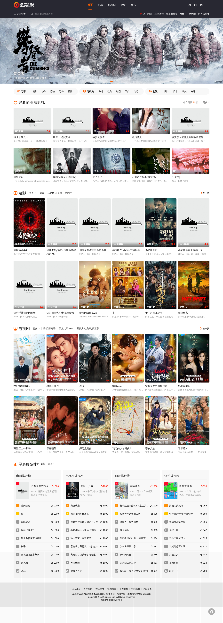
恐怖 (61, 91)
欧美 (109, 91)
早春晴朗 (51, 448)
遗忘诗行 (18, 177)
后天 (42, 193)
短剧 (118, 91)
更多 (205, 102)
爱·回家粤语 (49, 328)
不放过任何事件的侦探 (144, 177)
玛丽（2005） (28, 530)
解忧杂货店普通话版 (31, 538)
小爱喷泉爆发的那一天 (190, 250)
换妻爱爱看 (99, 137)
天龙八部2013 (66, 328)
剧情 (52, 91)
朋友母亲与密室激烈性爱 (92, 250)
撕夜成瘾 (75, 505)
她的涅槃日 (184, 385)
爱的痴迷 (25, 505)
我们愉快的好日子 (23, 385)
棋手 (23, 546)
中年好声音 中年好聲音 (181, 513)
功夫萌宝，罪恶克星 (81, 538)
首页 (90, 4)
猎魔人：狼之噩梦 (129, 522)
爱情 (70, 91)
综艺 (133, 4)
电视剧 (112, 4)
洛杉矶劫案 (151, 250)
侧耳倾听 (124, 530)
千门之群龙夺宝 (153, 312)
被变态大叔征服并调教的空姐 (187, 137)
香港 (101, 91)
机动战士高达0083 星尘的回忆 (135, 505)
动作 (43, 91)
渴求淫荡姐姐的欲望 (25, 312)
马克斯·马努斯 (55, 193)
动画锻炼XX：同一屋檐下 (133, 538)
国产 (127, 91)
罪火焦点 (183, 312)
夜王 (114, 312)
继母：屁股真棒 (61, 137)
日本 (175, 91)
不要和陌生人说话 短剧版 (83, 530)
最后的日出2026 (88, 312)
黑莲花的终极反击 (80, 513)
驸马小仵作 (53, 385)
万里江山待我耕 (22, 448)
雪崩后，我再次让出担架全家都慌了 (89, 546)
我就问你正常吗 (177, 546)
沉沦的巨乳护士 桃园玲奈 (60, 312)
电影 (100, 4)
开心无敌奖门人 (177, 538)
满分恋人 (117, 385)
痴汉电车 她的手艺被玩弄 (126, 250)
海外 (193, 91)
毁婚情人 (137, 137)
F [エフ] (176, 177)
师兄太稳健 (85, 448)
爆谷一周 (173, 530)
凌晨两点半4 (20, 250)
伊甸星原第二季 (128, 546)
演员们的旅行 (176, 505)
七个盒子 (97, 177)
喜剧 (35, 91)
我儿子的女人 (21, 137)
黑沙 (81, 385)
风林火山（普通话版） (65, 177)
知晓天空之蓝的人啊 (130, 513)
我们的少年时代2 (121, 448)
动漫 (123, 4)
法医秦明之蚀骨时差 (156, 385)
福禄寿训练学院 (177, 522)
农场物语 (25, 522)
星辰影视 (24, 5)
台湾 (136, 91)
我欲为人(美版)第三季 (88, 328)
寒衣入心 (150, 448)
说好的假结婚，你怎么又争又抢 (87, 522)
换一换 (204, 193)
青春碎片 (183, 448)
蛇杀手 (68, 193)
